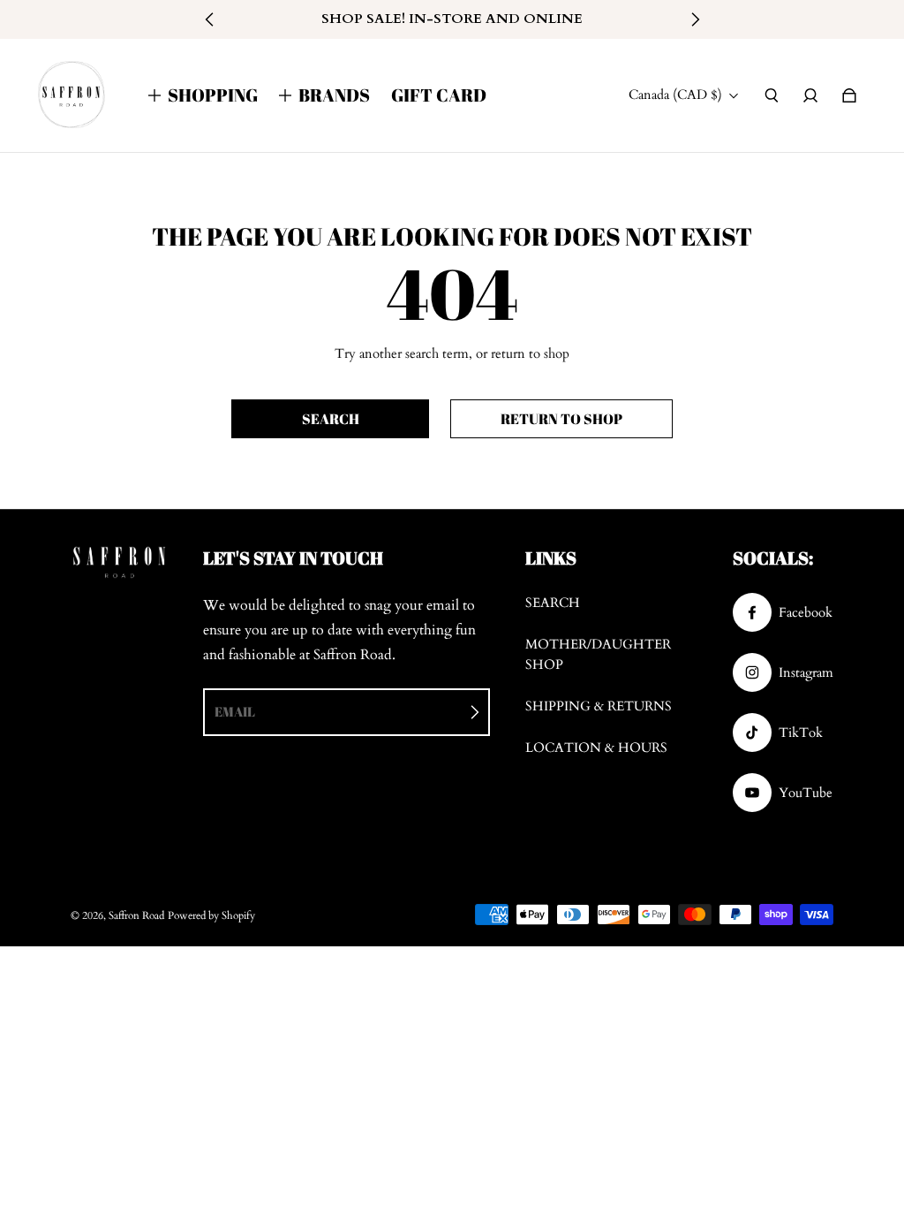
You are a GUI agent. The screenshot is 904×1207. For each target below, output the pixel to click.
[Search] (771, 95)
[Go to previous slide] (210, 19)
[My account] (810, 95)
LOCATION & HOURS (596, 748)
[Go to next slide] (695, 19)
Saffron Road (136, 915)
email (235, 711)
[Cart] (849, 95)
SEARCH (552, 603)
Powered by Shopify (211, 915)
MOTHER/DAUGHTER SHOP (598, 654)
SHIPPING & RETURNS (598, 706)
